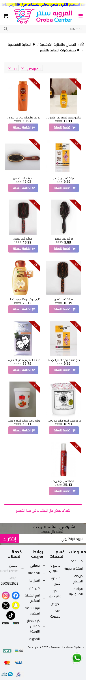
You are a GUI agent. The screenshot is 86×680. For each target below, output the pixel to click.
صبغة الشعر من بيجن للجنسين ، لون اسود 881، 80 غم (22, 360)
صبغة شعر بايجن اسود (63, 178)
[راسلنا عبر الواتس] (69, 658)
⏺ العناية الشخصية (22, 44)
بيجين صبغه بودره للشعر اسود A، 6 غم (63, 360)
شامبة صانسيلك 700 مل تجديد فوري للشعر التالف (22, 117)
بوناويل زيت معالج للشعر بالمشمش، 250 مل (22, 420)
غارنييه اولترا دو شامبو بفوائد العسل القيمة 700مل (22, 299)
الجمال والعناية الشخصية (58, 44)
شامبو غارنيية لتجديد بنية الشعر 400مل (63, 117)
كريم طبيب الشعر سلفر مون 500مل (63, 420)
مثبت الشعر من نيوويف (63, 481)
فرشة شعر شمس (22, 178)
